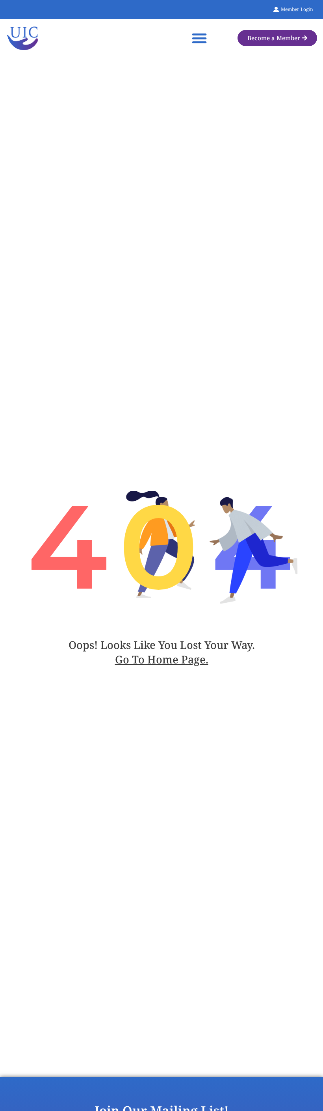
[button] (199, 38)
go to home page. (161, 659)
